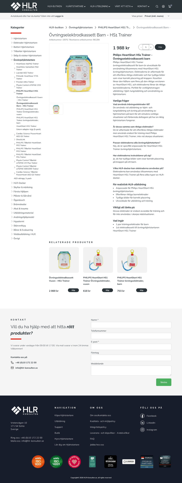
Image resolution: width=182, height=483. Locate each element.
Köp (160, 47)
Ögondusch (19, 200)
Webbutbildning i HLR (25, 234)
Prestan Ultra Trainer (25, 82)
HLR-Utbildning (99, 6)
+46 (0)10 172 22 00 (26, 362)
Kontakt (142, 6)
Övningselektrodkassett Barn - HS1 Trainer (158, 27)
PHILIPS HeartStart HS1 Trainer (114, 27)
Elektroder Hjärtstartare (25, 42)
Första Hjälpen (21, 191)
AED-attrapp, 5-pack (22, 178)
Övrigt (17, 238)
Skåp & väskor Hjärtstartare (28, 55)
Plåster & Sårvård (22, 195)
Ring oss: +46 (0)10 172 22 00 (27, 437)
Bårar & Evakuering (23, 230)
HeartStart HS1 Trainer (26, 126)
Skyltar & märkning (23, 187)
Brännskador (20, 204)
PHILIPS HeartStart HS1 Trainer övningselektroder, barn (28, 120)
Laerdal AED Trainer (24, 73)
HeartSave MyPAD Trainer (27, 64)
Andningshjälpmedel (24, 217)
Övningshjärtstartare (24, 59)
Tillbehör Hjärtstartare (25, 51)
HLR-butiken (56, 27)
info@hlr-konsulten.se (26, 367)
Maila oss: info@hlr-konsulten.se (27, 441)
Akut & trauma (21, 208)
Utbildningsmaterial (23, 212)
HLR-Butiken (55, 6)
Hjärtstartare (74, 6)
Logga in (59, 16)
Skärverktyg (20, 225)
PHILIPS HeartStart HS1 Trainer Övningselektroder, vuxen (28, 112)
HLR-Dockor (20, 183)
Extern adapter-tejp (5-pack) (29, 129)
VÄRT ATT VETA (123, 6)
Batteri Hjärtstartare (24, 47)
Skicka (163, 382)
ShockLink (20, 139)
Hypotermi (19, 221)
